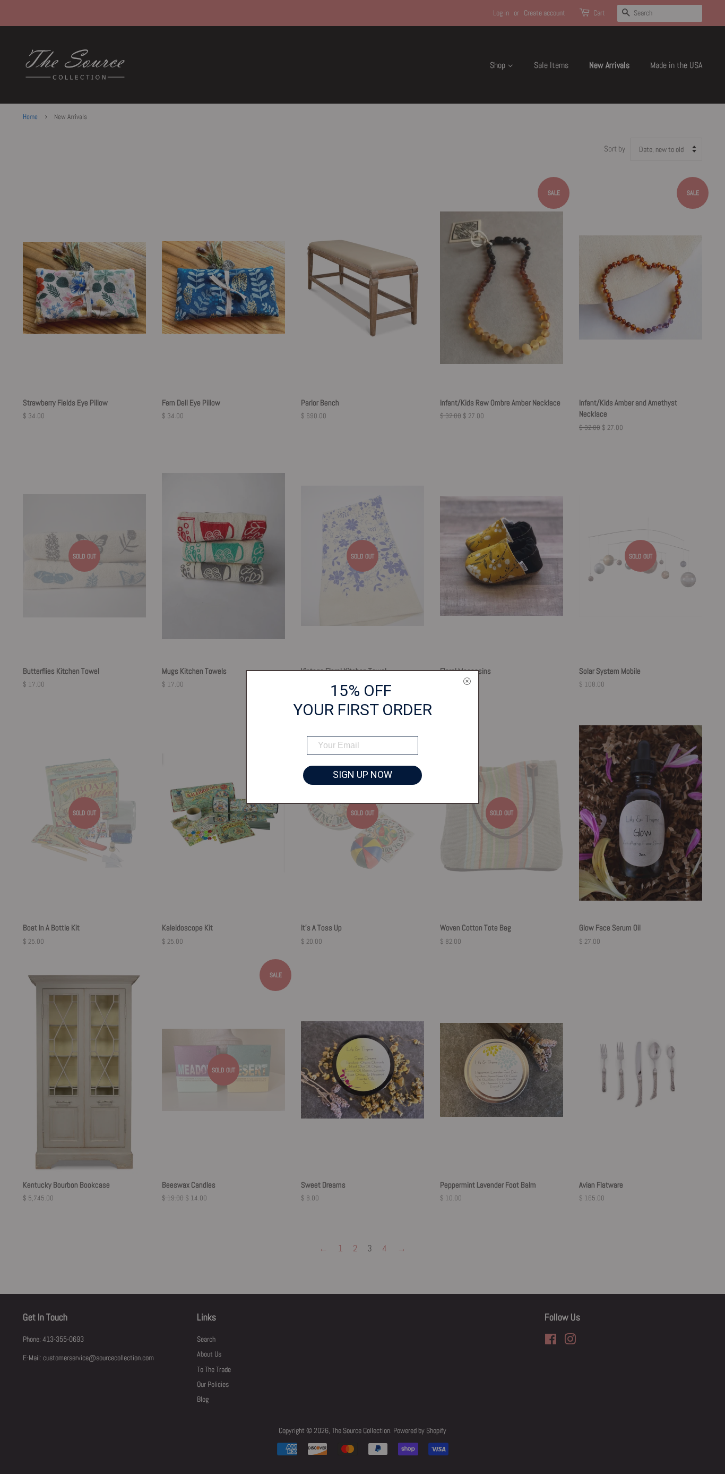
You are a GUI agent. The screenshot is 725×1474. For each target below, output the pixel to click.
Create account (544, 13)
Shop (498, 65)
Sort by (614, 148)
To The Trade (214, 1369)
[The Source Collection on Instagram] (570, 1341)
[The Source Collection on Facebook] (551, 1341)
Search (206, 1339)
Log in (501, 13)
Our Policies (213, 1384)
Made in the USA (676, 65)
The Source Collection (361, 1430)
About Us (209, 1354)
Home (30, 117)
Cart (599, 13)
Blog (203, 1399)
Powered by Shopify (419, 1430)
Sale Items (551, 65)
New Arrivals (609, 65)
